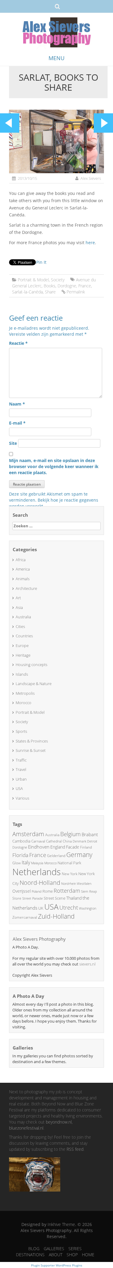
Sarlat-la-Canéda (27, 292)
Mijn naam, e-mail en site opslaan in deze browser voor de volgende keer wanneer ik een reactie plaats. (54, 466)
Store (16, 898)
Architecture (26, 588)
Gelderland (56, 855)
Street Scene (54, 898)
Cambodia (21, 841)
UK (40, 908)
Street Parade (32, 898)
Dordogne (67, 286)
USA (19, 788)
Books (49, 286)
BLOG (33, 1248)
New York (69, 873)
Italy (26, 862)
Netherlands (36, 872)
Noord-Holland (40, 882)
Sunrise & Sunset (31, 750)
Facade (72, 847)
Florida (20, 855)
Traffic (21, 760)
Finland (86, 847)
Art (18, 597)
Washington (87, 908)
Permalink (76, 292)
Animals (23, 578)
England (57, 847)
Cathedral (54, 841)
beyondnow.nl (59, 1122)
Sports (21, 731)
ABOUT (55, 1254)
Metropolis (25, 693)
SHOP (72, 1254)
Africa (21, 559)
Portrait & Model (33, 280)
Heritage (23, 655)
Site (13, 443)
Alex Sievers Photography (39, 939)
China (67, 841)
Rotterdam (67, 890)
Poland (37, 891)
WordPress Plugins (68, 1265)
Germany (79, 854)
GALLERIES (54, 1248)
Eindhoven (38, 847)
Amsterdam (28, 834)
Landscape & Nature (34, 683)
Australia (23, 616)
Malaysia (37, 863)
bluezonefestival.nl (26, 1128)
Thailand (74, 898)
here (90, 242)
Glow (16, 862)
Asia (19, 607)
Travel (21, 769)
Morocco (23, 702)
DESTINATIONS (30, 1254)
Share (50, 292)
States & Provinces (32, 741)
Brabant (90, 834)
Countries (24, 636)
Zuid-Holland (56, 916)
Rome (47, 891)
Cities (20, 626)
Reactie (18, 343)
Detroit (92, 841)
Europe (22, 645)
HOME (88, 1254)
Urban (21, 779)
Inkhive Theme (61, 1224)
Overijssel (21, 891)
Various (22, 798)
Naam (17, 404)
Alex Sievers (90, 178)
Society (57, 280)
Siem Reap (89, 891)
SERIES (75, 1248)
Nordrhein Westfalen (76, 883)
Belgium (70, 834)
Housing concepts (31, 664)
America (23, 569)
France (84, 286)
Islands (22, 674)
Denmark (79, 841)
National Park (69, 862)
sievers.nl (87, 964)
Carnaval (38, 841)
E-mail (17, 423)
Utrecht (68, 907)
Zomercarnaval (24, 917)
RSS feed (75, 1149)
